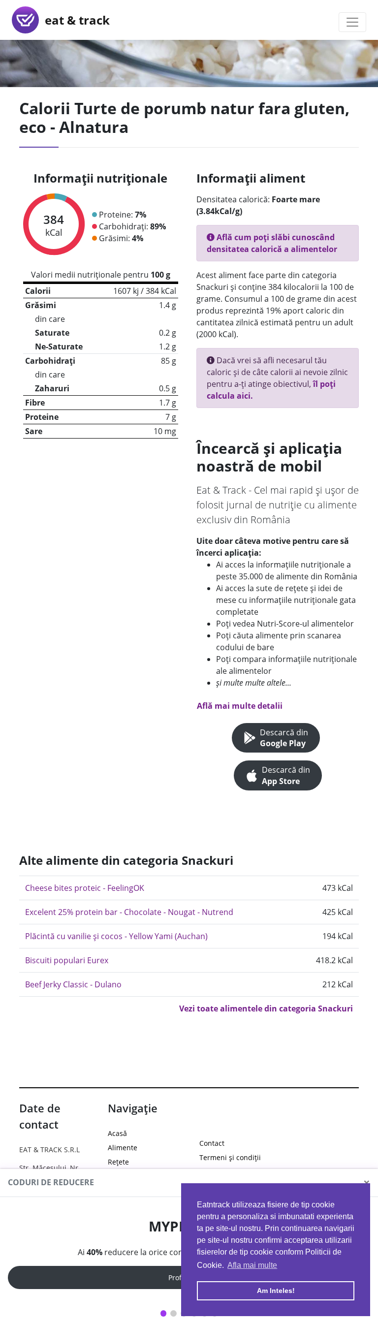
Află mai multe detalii (240, 705)
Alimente (122, 1147)
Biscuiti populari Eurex (66, 960)
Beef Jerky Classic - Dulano (73, 984)
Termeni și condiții (230, 1157)
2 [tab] (173, 1313)
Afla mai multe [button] (252, 1265)
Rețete (118, 1161)
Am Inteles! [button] (276, 1290)
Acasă (117, 1133)
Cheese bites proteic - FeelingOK (84, 888)
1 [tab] (163, 1313)
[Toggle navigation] (352, 22)
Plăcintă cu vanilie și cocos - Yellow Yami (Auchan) (116, 936)
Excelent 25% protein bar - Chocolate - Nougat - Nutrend (129, 912)
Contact (211, 1143)
